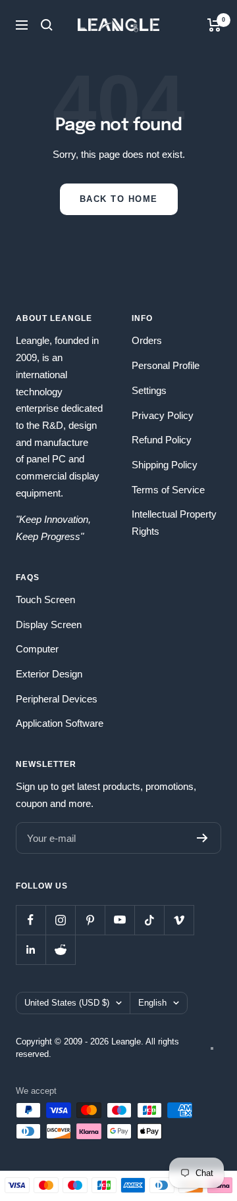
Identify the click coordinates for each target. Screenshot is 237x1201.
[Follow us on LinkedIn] (30, 949)
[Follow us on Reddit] (60, 949)
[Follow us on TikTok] (149, 920)
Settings (149, 390)
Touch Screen (45, 599)
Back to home (119, 199)
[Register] (202, 838)
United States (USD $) (66, 1003)
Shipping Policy (165, 464)
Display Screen (49, 624)
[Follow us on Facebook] (30, 920)
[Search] (47, 25)
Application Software (59, 723)
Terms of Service (168, 489)
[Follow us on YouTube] (119, 920)
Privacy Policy (163, 415)
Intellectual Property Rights (174, 522)
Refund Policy (162, 439)
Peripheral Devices (56, 698)
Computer (37, 648)
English (152, 1003)
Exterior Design (49, 673)
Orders (147, 340)
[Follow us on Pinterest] (90, 920)
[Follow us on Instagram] (60, 920)
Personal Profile (165, 365)
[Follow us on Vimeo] (179, 920)
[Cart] (214, 25)
